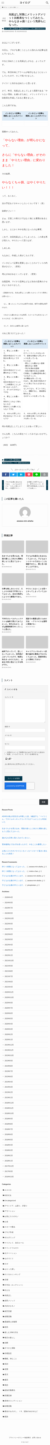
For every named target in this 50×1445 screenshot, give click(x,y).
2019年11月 (9, 1050)
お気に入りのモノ (12, 1216)
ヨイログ (25, 2)
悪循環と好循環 (11, 1322)
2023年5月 (9, 913)
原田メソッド (10, 1301)
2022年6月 (9, 934)
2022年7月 (9, 929)
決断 (6, 1343)
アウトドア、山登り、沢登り (16, 1206)
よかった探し (8, 28)
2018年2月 (9, 1155)
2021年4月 (9, 987)
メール (8, 735)
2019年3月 (9, 1087)
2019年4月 (9, 1082)
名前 (7, 726)
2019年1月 (9, 1097)
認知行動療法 (10, 1390)
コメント (9, 697)
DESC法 (8, 1195)
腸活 (6, 1380)
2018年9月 (9, 1119)
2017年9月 (9, 1171)
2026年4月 (9, 897)
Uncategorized (10, 1200)
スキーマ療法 (10, 1227)
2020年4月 (9, 1024)
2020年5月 (9, 1018)
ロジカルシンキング (12, 1274)
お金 (6, 1222)
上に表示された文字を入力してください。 (20, 764)
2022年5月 (9, 939)
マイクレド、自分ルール (14, 1243)
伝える (7, 1290)
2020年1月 (9, 1039)
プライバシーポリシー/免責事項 (20, 1437)
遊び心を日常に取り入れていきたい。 (17, 838)
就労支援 (8, 1311)
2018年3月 (9, 1150)
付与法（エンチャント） (14, 1285)
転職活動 (8, 1406)
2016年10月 (9, 1177)
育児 (6, 1374)
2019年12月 (9, 1045)
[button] (5, 474)
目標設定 (8, 1353)
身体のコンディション (13, 1401)
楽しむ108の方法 (11, 1332)
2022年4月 (9, 945)
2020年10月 (9, 997)
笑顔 (6, 1364)
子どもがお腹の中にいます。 (13, 876)
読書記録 (8, 1395)
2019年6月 (9, 1076)
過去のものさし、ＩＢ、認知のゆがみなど (33, 28)
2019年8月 (9, 1066)
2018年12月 (9, 1103)
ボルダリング (10, 1237)
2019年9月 (9, 1061)
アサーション (10, 1211)
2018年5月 (9, 1140)
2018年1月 (9, 1161)
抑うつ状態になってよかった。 (14, 867)
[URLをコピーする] (44, 474)
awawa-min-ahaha (25, 521)
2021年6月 (9, 982)
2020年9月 (9, 1003)
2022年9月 (9, 924)
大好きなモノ (10, 1306)
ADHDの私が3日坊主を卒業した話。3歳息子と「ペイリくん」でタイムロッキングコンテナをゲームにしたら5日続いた (24, 819)
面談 (6, 1417)
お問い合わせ (36, 1437)
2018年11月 (9, 1108)
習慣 (6, 1369)
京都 (6, 1280)
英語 (6, 1385)
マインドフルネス (12, 1248)
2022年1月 (9, 955)
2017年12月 (9, 1166)
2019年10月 (9, 1055)
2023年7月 (9, 908)
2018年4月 (9, 1145)
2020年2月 (9, 1034)
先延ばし (16, 28)
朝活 (6, 1327)
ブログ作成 (9, 1232)
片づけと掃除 (10, 1348)
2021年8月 (9, 971)
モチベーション (11, 1253)
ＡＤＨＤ (8, 1190)
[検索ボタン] (47, 3)
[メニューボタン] (3, 3)
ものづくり (9, 1258)
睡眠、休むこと (11, 1359)
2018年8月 (9, 1124)
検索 (43, 802)
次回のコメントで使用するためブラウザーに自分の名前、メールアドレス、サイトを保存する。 (26, 753)
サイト (7, 744)
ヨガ (6, 1264)
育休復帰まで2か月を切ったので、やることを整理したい (24, 844)
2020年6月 (9, 1013)
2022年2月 (9, 950)
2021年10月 (9, 960)
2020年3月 (9, 1029)
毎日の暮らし (10, 1338)
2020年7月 (9, 1008)
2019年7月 (9, 1071)
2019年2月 (9, 1092)
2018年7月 (9, 1129)
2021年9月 (9, 966)
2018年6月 (9, 1134)
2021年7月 (9, 976)
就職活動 (8, 1316)
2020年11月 (9, 992)
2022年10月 (9, 918)
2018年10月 (9, 1113)
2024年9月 (9, 903)
